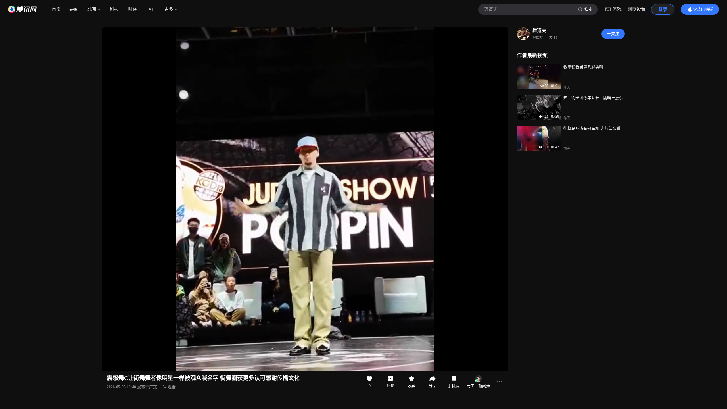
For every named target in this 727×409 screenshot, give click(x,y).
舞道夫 (539, 30)
